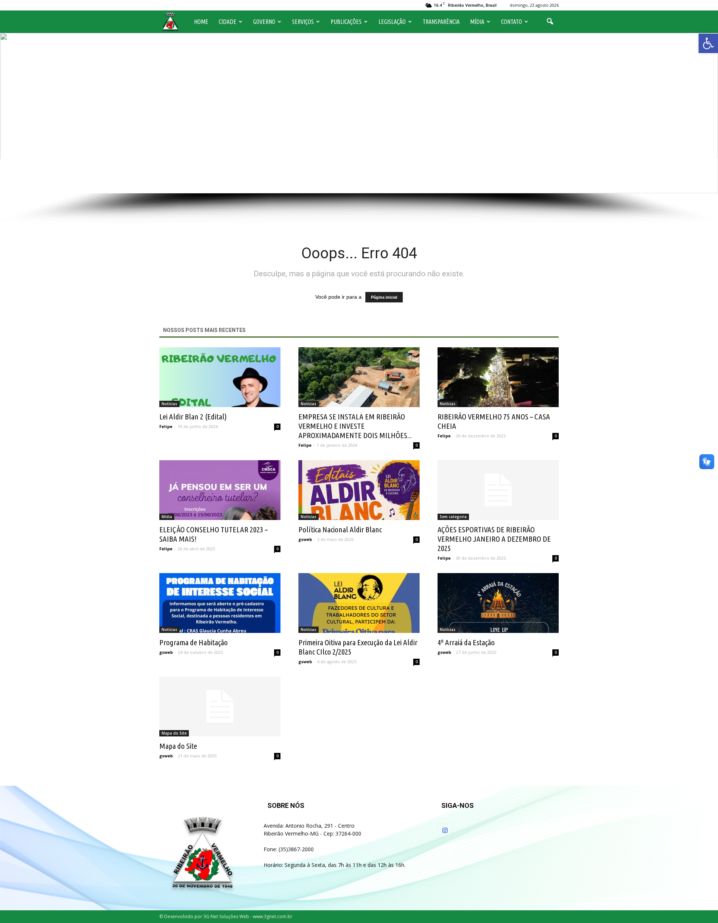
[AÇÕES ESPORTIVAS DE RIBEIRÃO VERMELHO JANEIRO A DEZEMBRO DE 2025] (498, 490)
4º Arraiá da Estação (466, 642)
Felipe (165, 426)
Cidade (227, 21)
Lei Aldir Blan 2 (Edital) (193, 416)
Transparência (441, 21)
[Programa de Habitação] (219, 603)
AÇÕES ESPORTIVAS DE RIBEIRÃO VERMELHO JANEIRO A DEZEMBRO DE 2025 (494, 539)
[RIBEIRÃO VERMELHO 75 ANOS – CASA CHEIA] (498, 377)
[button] (708, 43)
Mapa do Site (174, 733)
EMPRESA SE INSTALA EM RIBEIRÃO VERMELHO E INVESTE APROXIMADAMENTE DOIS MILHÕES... (355, 426)
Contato (511, 21)
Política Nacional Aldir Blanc (340, 529)
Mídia (477, 21)
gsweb (305, 539)
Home (201, 21)
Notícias (169, 403)
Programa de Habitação (193, 642)
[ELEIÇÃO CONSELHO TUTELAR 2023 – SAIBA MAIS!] (219, 490)
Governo (264, 21)
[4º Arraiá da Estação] (498, 603)
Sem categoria (453, 516)
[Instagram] (165, 5)
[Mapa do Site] (219, 706)
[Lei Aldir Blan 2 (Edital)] (219, 377)
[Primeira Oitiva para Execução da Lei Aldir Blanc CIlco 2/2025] (359, 603)
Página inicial (384, 297)
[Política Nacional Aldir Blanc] (359, 490)
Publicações (346, 21)
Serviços (303, 21)
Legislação (392, 21)
